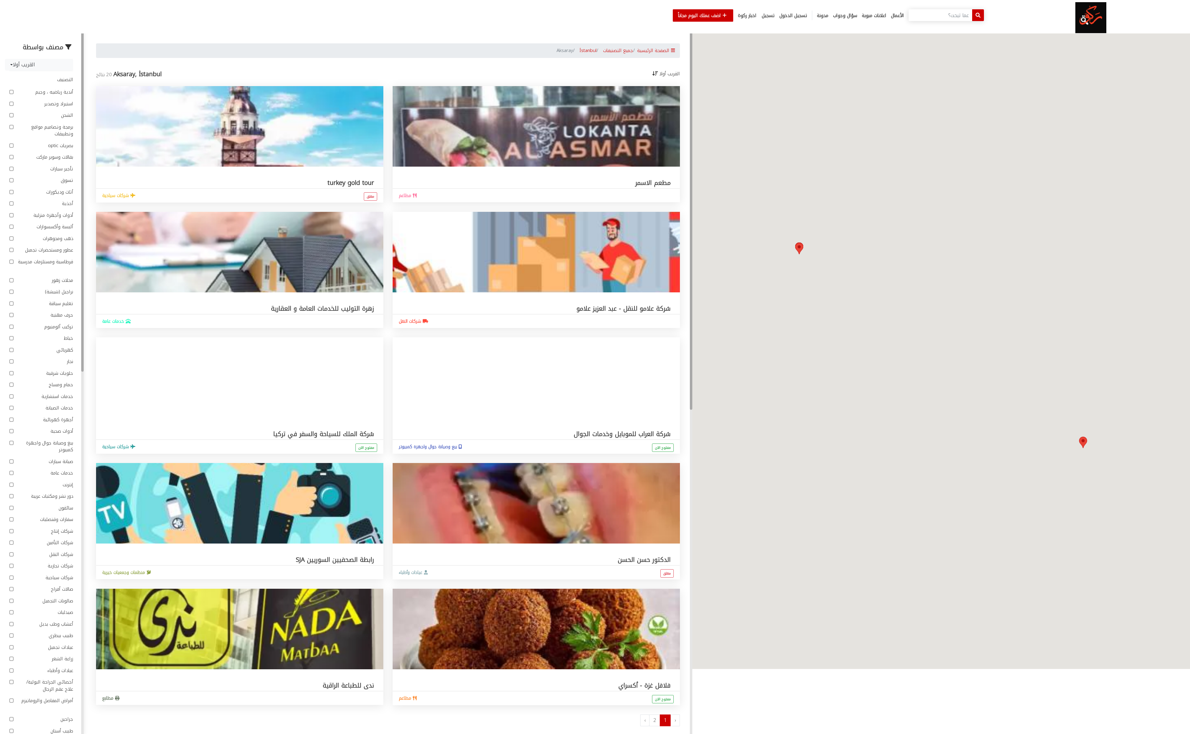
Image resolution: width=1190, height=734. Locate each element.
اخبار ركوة (747, 15)
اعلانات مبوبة (874, 15)
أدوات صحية (61, 431)
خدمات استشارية (56, 396)
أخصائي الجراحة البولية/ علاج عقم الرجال (49, 685)
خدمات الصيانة (58, 408)
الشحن (66, 115)
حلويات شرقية (59, 373)
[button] (1083, 442)
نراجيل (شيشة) (58, 291)
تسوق (66, 180)
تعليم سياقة (60, 303)
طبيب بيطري (60, 635)
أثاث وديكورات (59, 192)
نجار (69, 361)
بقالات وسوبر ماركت (54, 157)
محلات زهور (61, 280)
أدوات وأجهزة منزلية (52, 215)
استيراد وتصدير (58, 103)
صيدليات (64, 612)
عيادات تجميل (59, 647)
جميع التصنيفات (618, 50)
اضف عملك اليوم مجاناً (700, 15)
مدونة (822, 15)
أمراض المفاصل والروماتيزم (47, 701)
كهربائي (64, 350)
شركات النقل (60, 554)
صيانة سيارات (60, 461)
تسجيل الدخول (793, 15)
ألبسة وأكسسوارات (54, 226)
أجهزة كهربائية (57, 419)
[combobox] (39, 65)
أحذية (66, 203)
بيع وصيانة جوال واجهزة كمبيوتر (49, 446)
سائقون (65, 508)
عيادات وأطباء (59, 670)
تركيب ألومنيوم (58, 326)
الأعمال (897, 15)
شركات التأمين (59, 542)
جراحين (66, 719)
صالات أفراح (61, 589)
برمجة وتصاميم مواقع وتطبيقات (52, 131)
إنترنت (67, 484)
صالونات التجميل (57, 601)
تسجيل (768, 15)
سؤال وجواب (845, 15)
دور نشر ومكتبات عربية (51, 496)
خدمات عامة (61, 473)
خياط (67, 338)
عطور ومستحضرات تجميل (48, 250)
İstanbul (588, 50)
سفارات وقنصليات (55, 519)
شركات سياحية (58, 577)
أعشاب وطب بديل (55, 624)
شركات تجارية (59, 566)
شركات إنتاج (61, 531)
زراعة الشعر (61, 658)
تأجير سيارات (61, 169)
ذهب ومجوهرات (57, 238)
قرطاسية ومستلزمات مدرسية (45, 262)
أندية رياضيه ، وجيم (53, 92)
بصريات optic (59, 145)
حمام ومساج (60, 384)
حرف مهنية (61, 315)
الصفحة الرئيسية (654, 50)
